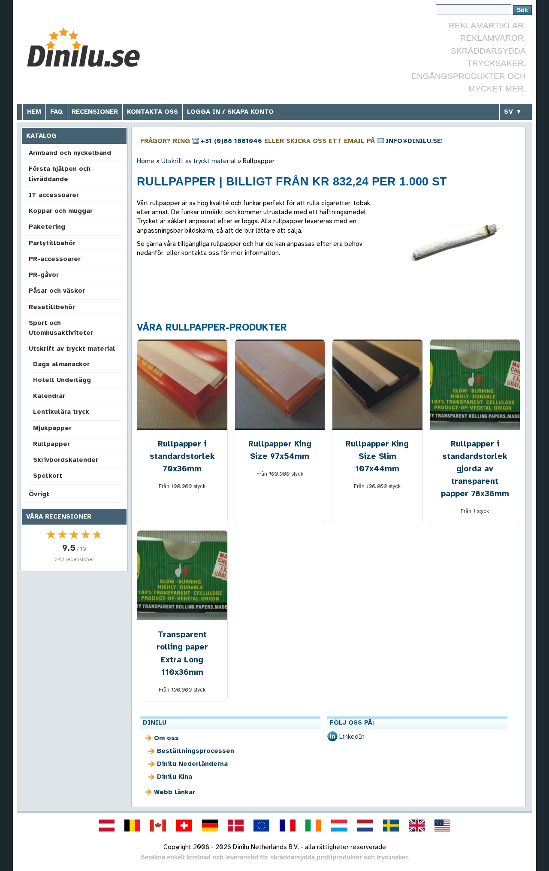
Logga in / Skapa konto (230, 111)
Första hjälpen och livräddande (59, 173)
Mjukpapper (52, 428)
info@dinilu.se (413, 141)
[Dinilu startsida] (86, 47)
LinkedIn (352, 737)
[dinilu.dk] (236, 825)
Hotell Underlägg (62, 380)
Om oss (166, 738)
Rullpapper (51, 444)
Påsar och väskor (57, 290)
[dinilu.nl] (365, 825)
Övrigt (39, 494)
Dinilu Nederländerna (192, 764)
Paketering (47, 227)
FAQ (56, 111)
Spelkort (47, 476)
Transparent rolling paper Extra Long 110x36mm (182, 653)
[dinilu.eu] (262, 825)
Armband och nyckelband (70, 153)
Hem (34, 111)
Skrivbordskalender (65, 460)
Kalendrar (49, 396)
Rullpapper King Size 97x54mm (279, 450)
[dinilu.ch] (184, 825)
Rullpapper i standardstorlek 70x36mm (182, 456)
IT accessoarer (54, 195)
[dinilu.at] (106, 825)
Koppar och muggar (61, 211)
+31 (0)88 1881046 (231, 141)
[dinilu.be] (133, 825)
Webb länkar (174, 792)
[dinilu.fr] (287, 825)
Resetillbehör (52, 307)
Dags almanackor (61, 364)
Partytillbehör (52, 243)
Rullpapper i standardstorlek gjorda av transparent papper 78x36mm (475, 468)
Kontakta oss (152, 111)
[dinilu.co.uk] (416, 825)
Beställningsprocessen (195, 751)
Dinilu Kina (174, 776)
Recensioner (95, 111)
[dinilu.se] (391, 825)
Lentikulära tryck (61, 412)
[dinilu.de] (210, 825)
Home (145, 161)
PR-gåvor (44, 275)
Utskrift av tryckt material (72, 348)
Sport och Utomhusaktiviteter (61, 328)
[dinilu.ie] (313, 825)
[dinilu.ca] (158, 825)
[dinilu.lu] (339, 825)
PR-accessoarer (55, 259)
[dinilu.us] (443, 825)
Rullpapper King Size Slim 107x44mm (377, 456)
